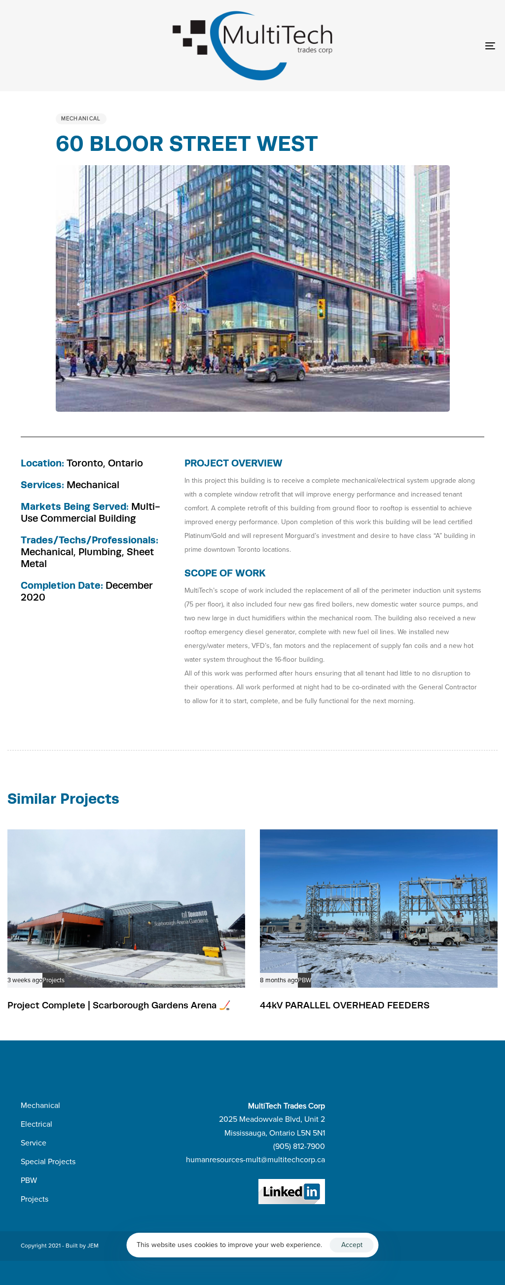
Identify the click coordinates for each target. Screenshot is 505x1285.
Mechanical (81, 118)
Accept (351, 1245)
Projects (53, 980)
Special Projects (48, 1162)
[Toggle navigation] (414, 45)
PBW (304, 980)
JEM (93, 1245)
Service (33, 1143)
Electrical (36, 1124)
